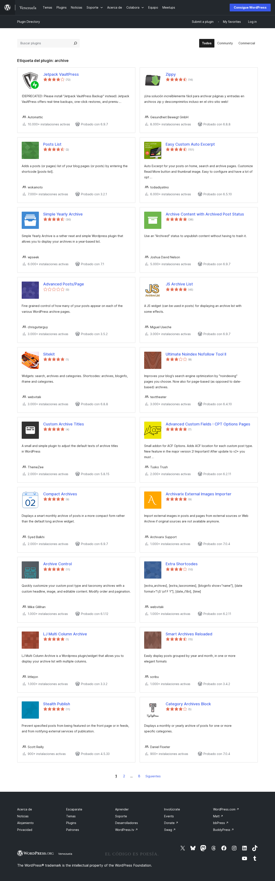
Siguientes (153, 776)
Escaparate (74, 809)
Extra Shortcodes (182, 564)
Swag (170, 830)
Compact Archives (60, 494)
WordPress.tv (126, 830)
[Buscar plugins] (75, 43)
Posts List (52, 144)
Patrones (72, 830)
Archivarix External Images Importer (198, 494)
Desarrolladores (126, 823)
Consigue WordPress (250, 7)
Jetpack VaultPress (61, 74)
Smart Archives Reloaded (189, 634)
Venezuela (65, 853)
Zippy (171, 74)
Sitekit (49, 354)
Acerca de (24, 809)
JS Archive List (179, 284)
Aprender (122, 809)
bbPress (221, 823)
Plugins (71, 823)
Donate (171, 823)
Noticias (23, 816)
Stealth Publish (56, 704)
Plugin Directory (28, 21)
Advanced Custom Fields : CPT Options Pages (208, 424)
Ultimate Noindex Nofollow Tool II (196, 354)
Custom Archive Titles (63, 424)
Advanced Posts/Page (63, 284)
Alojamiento (25, 823)
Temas (71, 816)
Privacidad (24, 830)
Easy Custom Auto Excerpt (190, 144)
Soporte (121, 816)
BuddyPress (223, 830)
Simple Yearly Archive (63, 214)
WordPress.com (226, 809)
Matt (218, 816)
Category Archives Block (188, 704)
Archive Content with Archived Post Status (205, 214)
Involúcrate (172, 809)
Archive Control (57, 564)
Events (169, 816)
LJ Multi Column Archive (65, 634)
